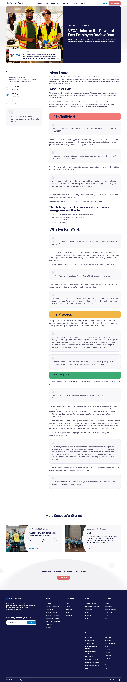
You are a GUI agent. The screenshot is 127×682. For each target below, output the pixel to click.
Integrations (108, 612)
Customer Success (110, 609)
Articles (107, 603)
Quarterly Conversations (92, 659)
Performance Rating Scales (91, 652)
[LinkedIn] (119, 679)
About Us (88, 615)
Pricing (68, 606)
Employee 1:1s (89, 656)
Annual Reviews (90, 637)
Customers (69, 609)
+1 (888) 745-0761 (90, 603)
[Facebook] (116, 679)
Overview (49, 603)
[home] (14, 3)
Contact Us (88, 609)
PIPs (86, 668)
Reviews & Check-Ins (52, 606)
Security (107, 618)
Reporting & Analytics (52, 618)
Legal (106, 668)
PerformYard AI (50, 609)
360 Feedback (89, 643)
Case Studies (72, 25)
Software (107, 652)
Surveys (48, 627)
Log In (105, 3)
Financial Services (110, 643)
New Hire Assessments (92, 662)
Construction (108, 662)
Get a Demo (63, 578)
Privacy (107, 615)
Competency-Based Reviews (91, 647)
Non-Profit (108, 646)
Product (68, 603)
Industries (108, 633)
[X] (110, 679)
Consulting (108, 649)
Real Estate (108, 665)
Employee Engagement (53, 621)
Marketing (108, 655)
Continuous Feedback (52, 615)
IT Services (108, 640)
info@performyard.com (92, 606)
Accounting (108, 637)
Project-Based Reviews (92, 665)
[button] (39, 3)
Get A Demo (115, 3)
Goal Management (51, 612)
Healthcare (108, 658)
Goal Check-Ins (89, 640)
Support (87, 612)
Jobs (86, 618)
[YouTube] (113, 679)
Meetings (49, 624)
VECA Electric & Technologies (95, 77)
